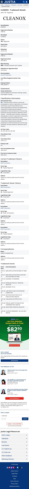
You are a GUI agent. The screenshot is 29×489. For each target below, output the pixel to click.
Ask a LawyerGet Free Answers (6, 352)
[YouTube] (9, 467)
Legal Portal (14, 473)
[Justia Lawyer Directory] (22, 467)
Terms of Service (14, 481)
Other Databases (7, 456)
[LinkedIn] (7, 467)
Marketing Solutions (8, 459)
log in (5, 177)
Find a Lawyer (5, 412)
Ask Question (14, 360)
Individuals (5, 438)
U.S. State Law (6, 452)
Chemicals (20, 5)
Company (14, 476)
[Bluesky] (17, 467)
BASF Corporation (5, 163)
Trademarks (7, 5)
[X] (19, 467)
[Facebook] (11, 467)
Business (4, 442)
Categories (13, 5)
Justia (2, 5)
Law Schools (5, 445)
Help (14, 478)
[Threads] (15, 467)
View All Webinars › (15, 398)
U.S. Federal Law (6, 449)
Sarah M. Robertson (6, 75)
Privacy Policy (14, 483)
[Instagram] (13, 467)
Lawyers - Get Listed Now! (15, 423)
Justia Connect (14, 471)
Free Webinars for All (7, 366)
